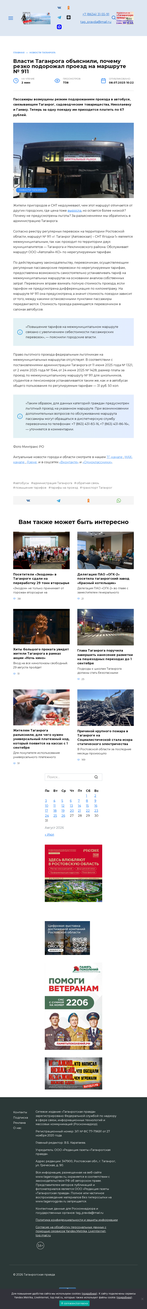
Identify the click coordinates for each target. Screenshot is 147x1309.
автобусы (22, 483)
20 (72, 811)
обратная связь (88, 483)
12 (63, 806)
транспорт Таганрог (97, 487)
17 (46, 811)
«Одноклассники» (97, 462)
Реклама (19, 1123)
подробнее (89, 1293)
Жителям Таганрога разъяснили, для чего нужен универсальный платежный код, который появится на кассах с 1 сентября (41, 739)
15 (87, 806)
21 (79, 811)
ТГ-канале (115, 457)
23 (96, 811)
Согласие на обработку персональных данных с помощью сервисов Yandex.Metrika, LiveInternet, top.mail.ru (71, 1231)
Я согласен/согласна (74, 1303)
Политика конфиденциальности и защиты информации (77, 1220)
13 (71, 806)
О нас (17, 1128)
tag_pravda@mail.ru (95, 22)
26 (63, 815)
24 (47, 815)
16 (95, 806)
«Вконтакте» (69, 462)
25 (55, 815)
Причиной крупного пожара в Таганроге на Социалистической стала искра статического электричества (104, 737)
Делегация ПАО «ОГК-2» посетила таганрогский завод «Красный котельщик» (103, 578)
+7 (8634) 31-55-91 (95, 14)
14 (79, 806)
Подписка (20, 1117)
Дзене (32, 462)
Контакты (20, 1112)
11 (54, 806)
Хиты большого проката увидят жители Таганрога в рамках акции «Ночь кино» (41, 654)
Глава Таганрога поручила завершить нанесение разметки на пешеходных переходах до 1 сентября (105, 657)
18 (55, 811)
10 (46, 806)
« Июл (49, 834)
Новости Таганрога (31, 190)
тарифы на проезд (64, 487)
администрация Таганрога (52, 483)
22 (88, 811)
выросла (74, 210)
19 (63, 811)
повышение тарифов (30, 487)
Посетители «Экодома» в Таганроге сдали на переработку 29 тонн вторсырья (41, 578)
